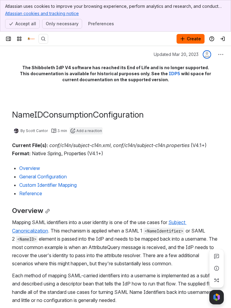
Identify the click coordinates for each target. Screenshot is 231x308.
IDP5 (174, 73)
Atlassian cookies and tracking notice (42, 13)
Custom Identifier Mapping (48, 185)
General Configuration (43, 177)
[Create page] (216, 280)
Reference (30, 193)
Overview (29, 168)
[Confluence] (31, 39)
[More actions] (221, 54)
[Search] (43, 39)
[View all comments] (216, 256)
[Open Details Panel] (216, 268)
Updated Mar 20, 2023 (176, 54)
